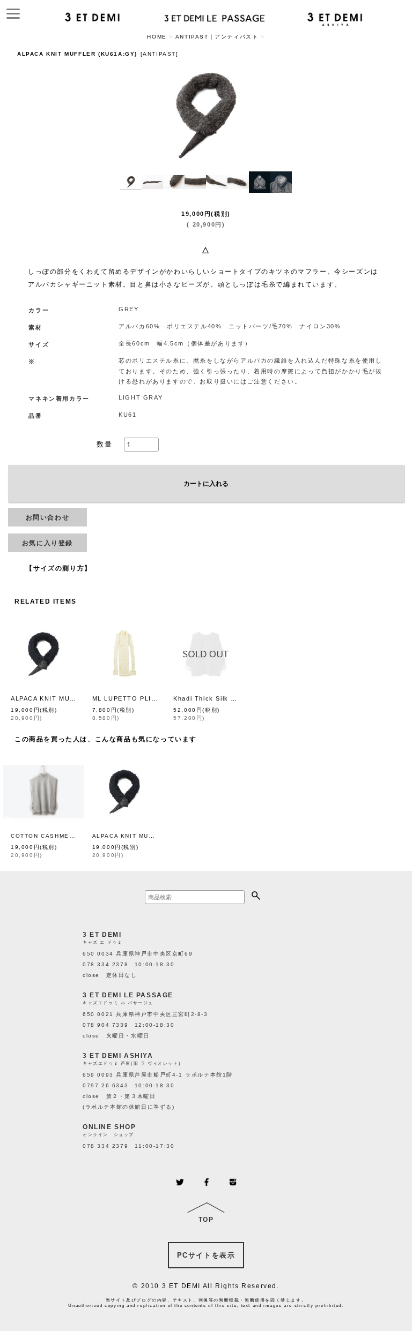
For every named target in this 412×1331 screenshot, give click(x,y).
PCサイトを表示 (206, 1255)
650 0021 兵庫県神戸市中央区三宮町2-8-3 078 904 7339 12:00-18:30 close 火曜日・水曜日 (145, 1025)
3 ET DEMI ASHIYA (118, 1055)
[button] (131, 182)
